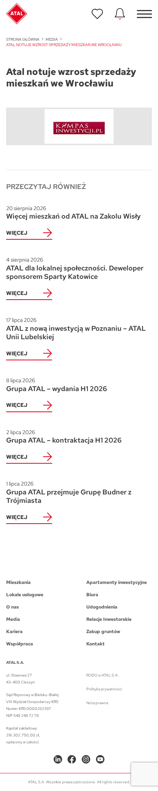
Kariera (14, 631)
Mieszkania (18, 582)
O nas (12, 607)
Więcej (16, 232)
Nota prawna (97, 702)
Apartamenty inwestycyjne (116, 582)
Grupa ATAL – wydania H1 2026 (56, 385)
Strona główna (23, 39)
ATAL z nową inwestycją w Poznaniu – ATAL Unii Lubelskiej (76, 329)
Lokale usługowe (24, 595)
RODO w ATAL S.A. (102, 675)
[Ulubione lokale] (97, 14)
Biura (92, 595)
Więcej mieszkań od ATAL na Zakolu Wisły (73, 213)
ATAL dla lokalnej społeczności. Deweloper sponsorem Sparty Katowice (74, 268)
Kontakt (95, 644)
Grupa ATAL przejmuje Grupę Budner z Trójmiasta (69, 492)
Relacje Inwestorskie (109, 619)
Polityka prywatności (104, 689)
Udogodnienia (101, 607)
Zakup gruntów (103, 631)
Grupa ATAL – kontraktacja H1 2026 (64, 437)
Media (52, 39)
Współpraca (19, 644)
